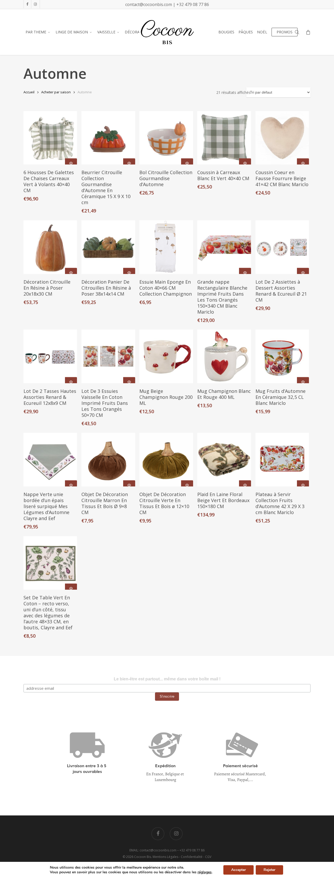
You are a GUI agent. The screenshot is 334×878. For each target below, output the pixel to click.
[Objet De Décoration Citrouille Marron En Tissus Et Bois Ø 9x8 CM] (108, 459)
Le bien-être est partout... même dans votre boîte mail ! (167, 679)
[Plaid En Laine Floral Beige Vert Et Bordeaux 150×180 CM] (224, 459)
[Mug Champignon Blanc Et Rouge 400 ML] (224, 356)
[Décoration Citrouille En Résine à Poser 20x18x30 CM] (50, 247)
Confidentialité (191, 857)
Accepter (238, 869)
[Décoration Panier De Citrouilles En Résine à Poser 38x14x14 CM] (108, 247)
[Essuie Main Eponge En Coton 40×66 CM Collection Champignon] (166, 247)
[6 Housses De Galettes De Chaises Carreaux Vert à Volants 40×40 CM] (50, 137)
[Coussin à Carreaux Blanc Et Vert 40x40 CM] (224, 137)
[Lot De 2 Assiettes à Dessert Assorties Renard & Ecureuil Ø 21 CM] (282, 247)
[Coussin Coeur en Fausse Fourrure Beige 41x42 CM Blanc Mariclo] (282, 137)
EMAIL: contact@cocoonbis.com (153, 850)
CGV (208, 857)
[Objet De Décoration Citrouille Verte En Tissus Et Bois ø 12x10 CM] (166, 459)
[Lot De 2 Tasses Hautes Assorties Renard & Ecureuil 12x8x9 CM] (50, 356)
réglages (205, 872)
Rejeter (269, 869)
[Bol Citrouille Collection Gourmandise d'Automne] (166, 137)
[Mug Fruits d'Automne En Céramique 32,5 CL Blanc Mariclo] (282, 356)
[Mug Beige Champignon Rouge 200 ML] (166, 356)
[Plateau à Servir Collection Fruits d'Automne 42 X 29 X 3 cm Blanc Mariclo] (282, 459)
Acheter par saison (56, 92)
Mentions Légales (165, 857)
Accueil (28, 92)
